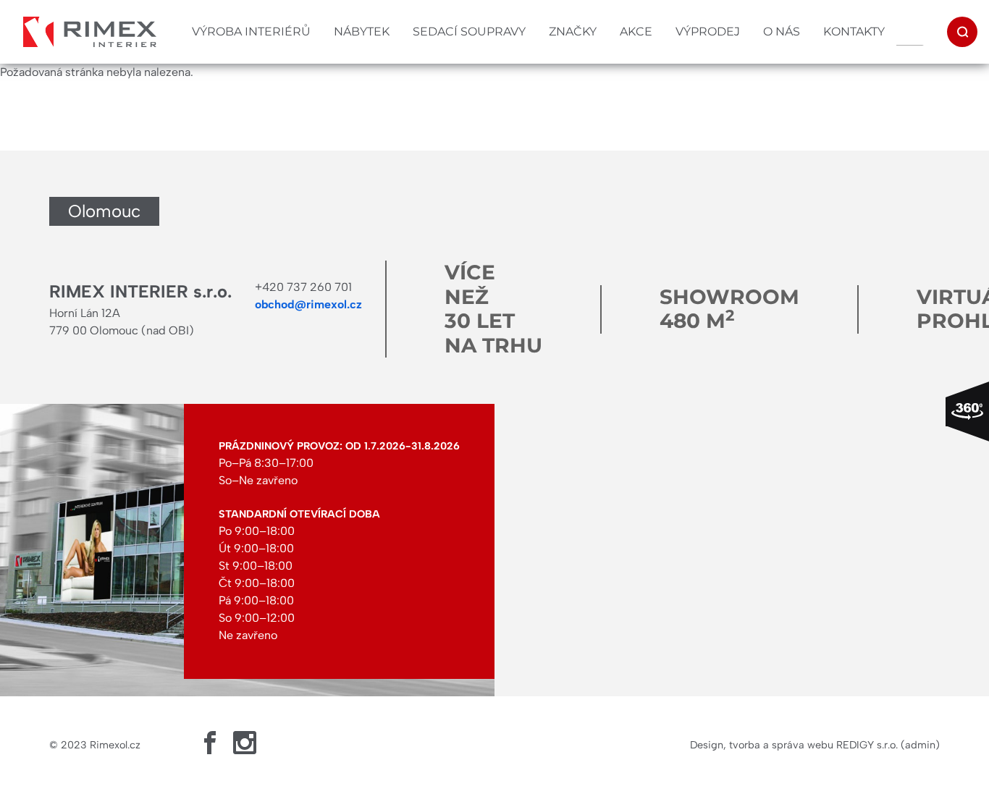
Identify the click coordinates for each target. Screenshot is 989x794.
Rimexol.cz (115, 744)
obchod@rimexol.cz (308, 304)
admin (920, 744)
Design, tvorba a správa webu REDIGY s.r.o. (794, 744)
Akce (636, 31)
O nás (781, 31)
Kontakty (854, 31)
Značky (573, 31)
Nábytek (362, 31)
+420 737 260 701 (303, 287)
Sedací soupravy (469, 31)
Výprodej (708, 31)
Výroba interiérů (251, 31)
